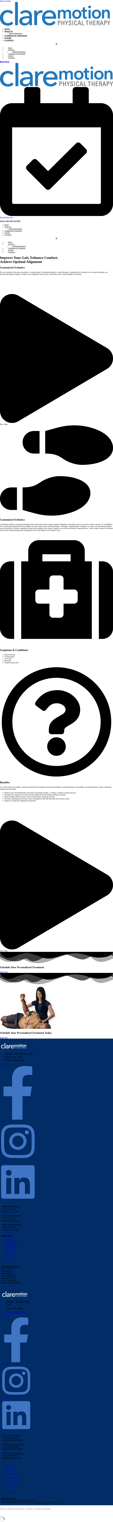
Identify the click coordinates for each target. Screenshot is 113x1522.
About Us (8, 31)
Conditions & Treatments (15, 35)
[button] (56, 359)
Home (7, 29)
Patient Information (15, 33)
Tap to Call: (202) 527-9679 (10, 221)
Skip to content (5, 1)
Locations (9, 40)
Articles (7, 38)
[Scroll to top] (1, 1516)
